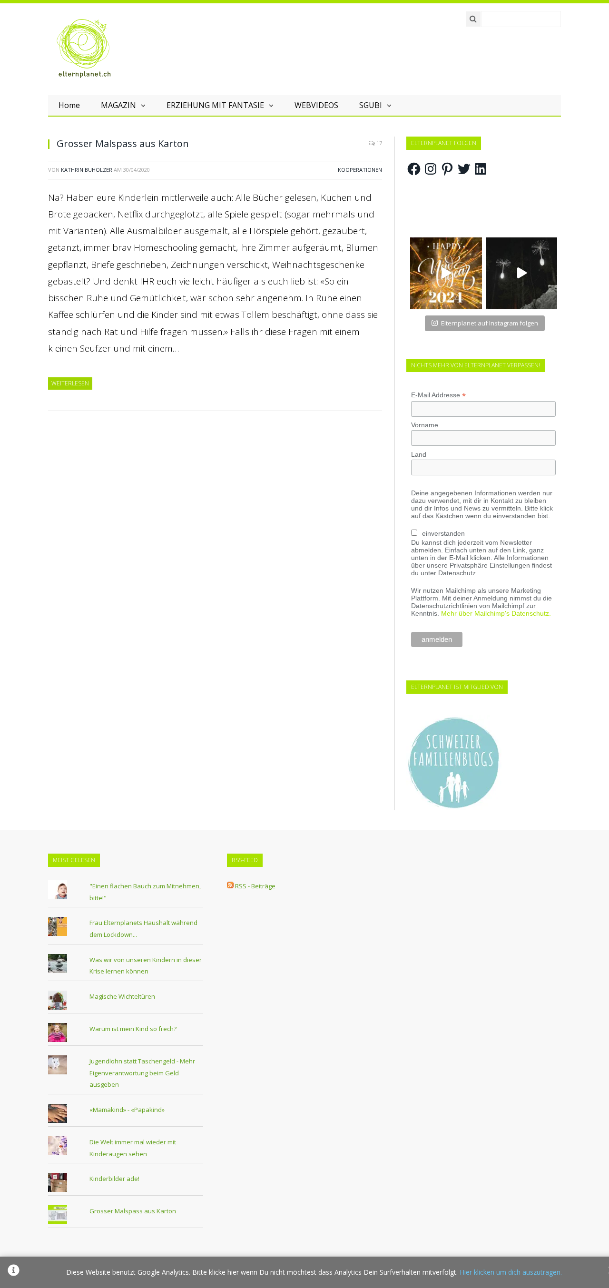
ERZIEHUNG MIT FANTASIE (215, 105)
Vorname (424, 425)
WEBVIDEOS (316, 105)
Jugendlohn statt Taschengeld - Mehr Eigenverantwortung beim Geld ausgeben (142, 1073)
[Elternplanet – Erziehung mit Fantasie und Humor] (83, 48)
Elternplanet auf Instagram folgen (489, 323)
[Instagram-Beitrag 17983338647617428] (446, 273)
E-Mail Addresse (438, 395)
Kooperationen (360, 169)
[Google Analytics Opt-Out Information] (14, 1272)
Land (418, 454)
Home (69, 105)
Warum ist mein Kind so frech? (133, 1028)
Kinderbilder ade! (114, 1178)
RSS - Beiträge (255, 886)
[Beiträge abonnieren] (230, 886)
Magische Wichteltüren (122, 996)
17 (378, 143)
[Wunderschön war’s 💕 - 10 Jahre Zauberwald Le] (522, 273)
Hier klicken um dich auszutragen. (511, 1272)
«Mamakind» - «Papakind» (127, 1109)
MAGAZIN (118, 105)
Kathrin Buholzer (86, 169)
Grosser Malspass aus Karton (123, 143)
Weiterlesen (70, 383)
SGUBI (370, 105)
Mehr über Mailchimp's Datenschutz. (496, 613)
